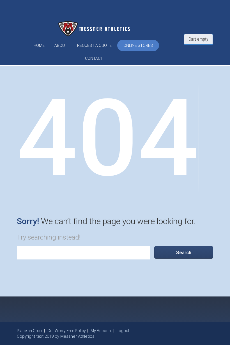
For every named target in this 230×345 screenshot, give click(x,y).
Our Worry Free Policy (66, 330)
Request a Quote (94, 45)
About (60, 45)
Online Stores (138, 45)
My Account (101, 330)
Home (39, 45)
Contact (94, 58)
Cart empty (198, 39)
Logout (123, 330)
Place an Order (30, 330)
